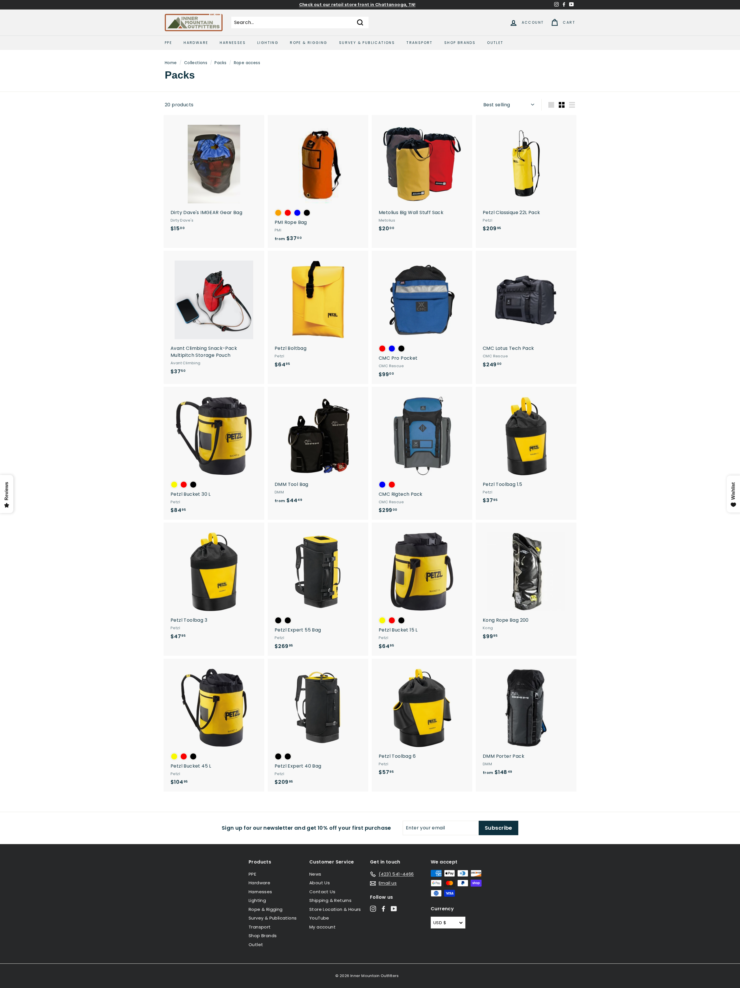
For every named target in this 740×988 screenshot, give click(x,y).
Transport (419, 42)
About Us (319, 883)
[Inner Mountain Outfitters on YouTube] (394, 908)
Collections (195, 63)
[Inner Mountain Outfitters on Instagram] (373, 908)
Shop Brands (460, 42)
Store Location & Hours (335, 909)
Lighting (267, 42)
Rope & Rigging (309, 42)
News (315, 874)
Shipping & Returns (330, 900)
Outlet (495, 42)
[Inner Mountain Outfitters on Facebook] (383, 908)
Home (171, 63)
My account (322, 927)
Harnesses (233, 42)
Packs (220, 63)
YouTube (319, 918)
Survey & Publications (367, 42)
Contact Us (322, 892)
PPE (168, 42)
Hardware (196, 42)
